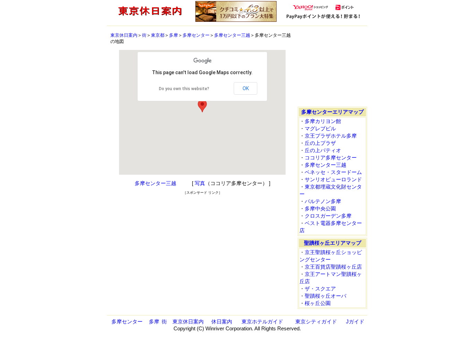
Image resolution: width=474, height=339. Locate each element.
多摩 (173, 35)
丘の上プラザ (320, 143)
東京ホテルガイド (262, 321)
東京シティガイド (316, 321)
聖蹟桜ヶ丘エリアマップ (332, 243)
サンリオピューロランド (333, 179)
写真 (200, 183)
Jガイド (355, 321)
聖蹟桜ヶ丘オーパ (325, 296)
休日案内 (221, 321)
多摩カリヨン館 (323, 121)
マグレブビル (320, 128)
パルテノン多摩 (323, 201)
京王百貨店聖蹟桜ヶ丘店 (333, 267)
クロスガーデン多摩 (328, 216)
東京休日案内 (123, 35)
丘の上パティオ (323, 150)
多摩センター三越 (232, 35)
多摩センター (196, 35)
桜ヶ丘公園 (318, 303)
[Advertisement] (202, 205)
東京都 (157, 35)
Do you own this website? (184, 88)
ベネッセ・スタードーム (333, 172)
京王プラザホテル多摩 (331, 136)
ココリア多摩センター (331, 157)
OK (246, 88)
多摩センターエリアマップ (332, 112)
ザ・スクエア (320, 289)
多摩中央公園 (320, 208)
